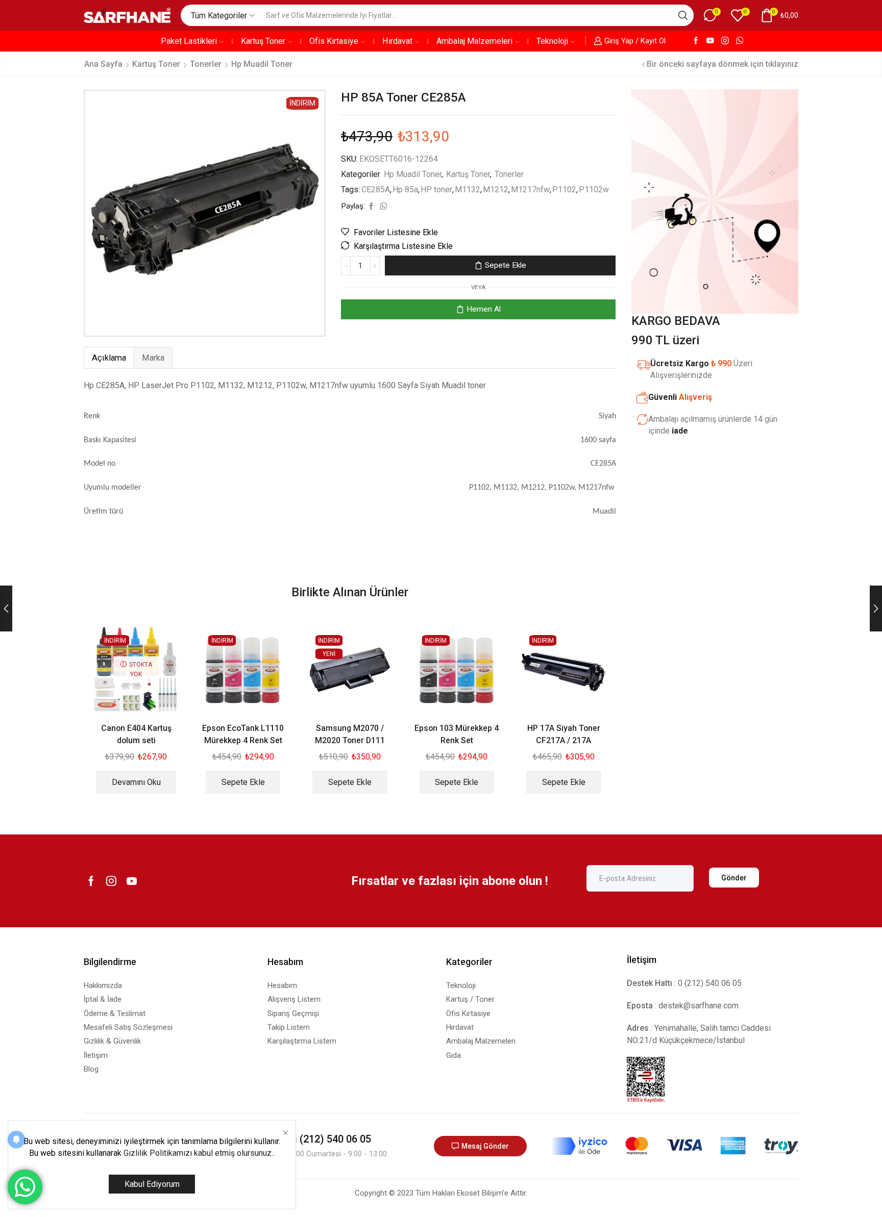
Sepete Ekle (505, 265)
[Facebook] (696, 41)
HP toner (436, 189)
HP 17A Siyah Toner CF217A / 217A (563, 734)
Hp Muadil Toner (261, 64)
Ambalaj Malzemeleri (474, 41)
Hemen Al (484, 309)
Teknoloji (552, 41)
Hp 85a (405, 189)
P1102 (564, 189)
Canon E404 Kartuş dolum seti (136, 734)
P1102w (594, 189)
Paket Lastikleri (189, 41)
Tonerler (206, 64)
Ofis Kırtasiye (333, 41)
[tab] (109, 358)
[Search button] (683, 15)
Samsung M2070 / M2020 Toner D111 (350, 734)
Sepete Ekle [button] (243, 782)
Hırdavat (397, 41)
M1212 (495, 189)
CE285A (375, 189)
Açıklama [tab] (109, 358)
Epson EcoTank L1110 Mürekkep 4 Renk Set (243, 734)
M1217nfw (530, 189)
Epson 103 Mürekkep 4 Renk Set (456, 734)
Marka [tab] (153, 358)
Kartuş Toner (263, 41)
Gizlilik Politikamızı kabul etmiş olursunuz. (198, 1153)
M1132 (467, 189)
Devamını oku (136, 782)
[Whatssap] (740, 41)
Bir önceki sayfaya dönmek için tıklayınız (722, 64)
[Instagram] (725, 41)
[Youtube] (710, 41)
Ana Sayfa (103, 64)
